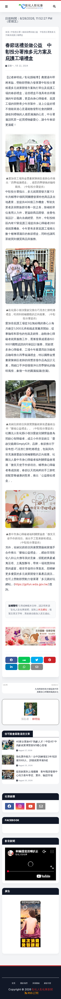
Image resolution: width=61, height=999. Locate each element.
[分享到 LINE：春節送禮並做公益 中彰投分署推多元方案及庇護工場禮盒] (24, 660)
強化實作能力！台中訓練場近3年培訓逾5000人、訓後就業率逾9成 (36, 758)
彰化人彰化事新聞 (42, 989)
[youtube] (30, 806)
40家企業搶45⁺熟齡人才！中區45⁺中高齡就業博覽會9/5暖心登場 (36, 743)
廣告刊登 (47, 983)
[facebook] (9, 806)
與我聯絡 (36, 983)
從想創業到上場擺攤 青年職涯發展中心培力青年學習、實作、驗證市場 (37, 773)
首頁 (7, 32)
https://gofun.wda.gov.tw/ (31, 584)
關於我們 (23, 983)
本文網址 (42, 609)
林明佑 (36, 719)
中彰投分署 (16, 32)
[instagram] (20, 806)
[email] (41, 806)
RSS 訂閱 (32, 993)
